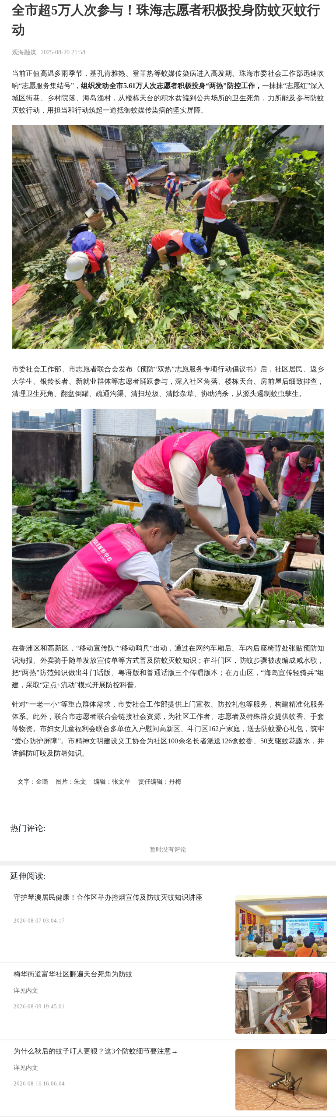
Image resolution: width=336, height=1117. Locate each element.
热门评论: (28, 828)
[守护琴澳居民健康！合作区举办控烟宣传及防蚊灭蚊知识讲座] (281, 926)
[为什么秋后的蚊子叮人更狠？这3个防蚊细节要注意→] (281, 1079)
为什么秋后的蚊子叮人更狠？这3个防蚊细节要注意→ (96, 1051)
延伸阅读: (28, 875)
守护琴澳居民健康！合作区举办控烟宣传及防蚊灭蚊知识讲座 (108, 897)
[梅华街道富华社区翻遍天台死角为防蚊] (281, 1002)
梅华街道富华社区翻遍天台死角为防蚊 (73, 974)
